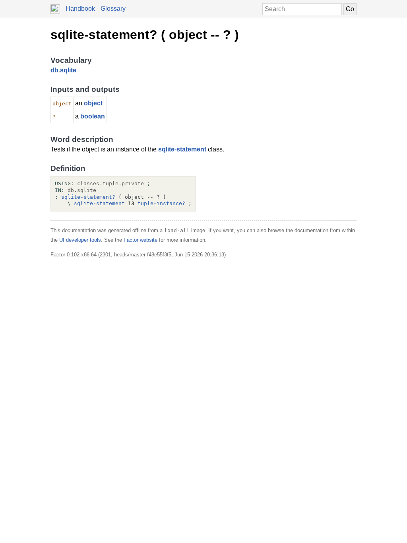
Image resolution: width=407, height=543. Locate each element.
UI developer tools (80, 240)
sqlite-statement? (88, 197)
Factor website (140, 240)
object (93, 103)
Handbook (80, 8)
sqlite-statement (182, 149)
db (54, 70)
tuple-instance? (161, 203)
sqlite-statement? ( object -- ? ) (144, 34)
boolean (92, 116)
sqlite (68, 70)
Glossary (113, 8)
